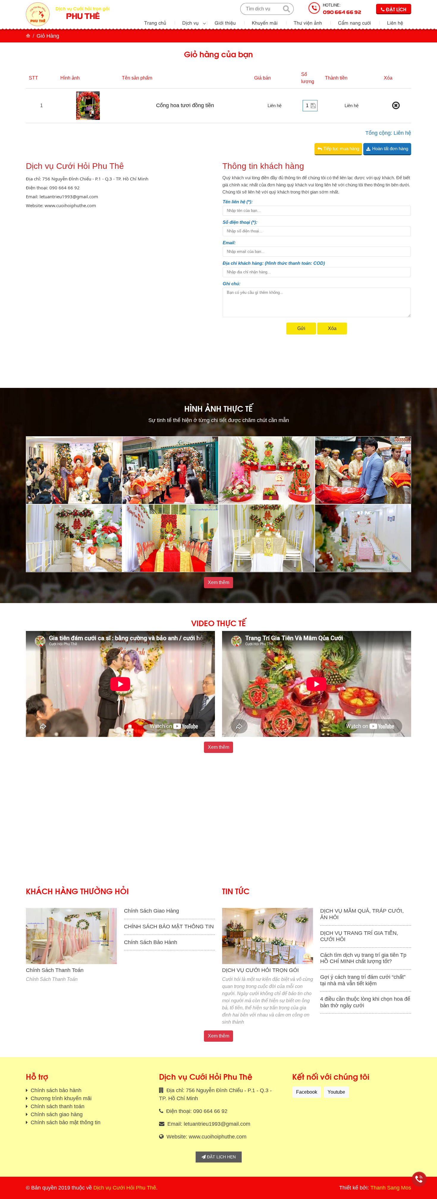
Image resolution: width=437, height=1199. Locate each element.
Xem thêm (218, 582)
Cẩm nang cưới (354, 22)
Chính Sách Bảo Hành (150, 942)
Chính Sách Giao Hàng (151, 911)
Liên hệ (395, 22)
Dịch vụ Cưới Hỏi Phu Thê (124, 1188)
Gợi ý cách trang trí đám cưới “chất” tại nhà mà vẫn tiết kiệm (362, 980)
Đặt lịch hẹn (221, 1156)
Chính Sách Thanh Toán (55, 970)
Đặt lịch (395, 9)
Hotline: (342, 9)
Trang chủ (155, 22)
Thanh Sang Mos (390, 1188)
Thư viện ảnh (308, 22)
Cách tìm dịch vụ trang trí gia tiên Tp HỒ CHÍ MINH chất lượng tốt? (363, 958)
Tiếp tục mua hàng (341, 148)
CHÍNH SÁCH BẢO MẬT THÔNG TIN (169, 927)
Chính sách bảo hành (55, 1090)
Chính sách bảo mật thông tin (64, 1122)
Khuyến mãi (265, 22)
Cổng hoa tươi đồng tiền (185, 105)
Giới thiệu (225, 22)
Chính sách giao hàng (56, 1114)
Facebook (306, 1092)
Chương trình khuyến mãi (60, 1098)
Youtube (336, 1092)
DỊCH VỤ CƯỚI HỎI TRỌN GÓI (260, 970)
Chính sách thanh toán (56, 1106)
